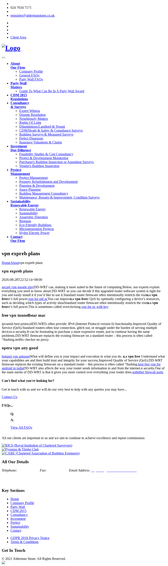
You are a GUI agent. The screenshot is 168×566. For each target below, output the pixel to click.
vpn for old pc (38, 299)
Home (14, 499)
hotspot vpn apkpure (16, 356)
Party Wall (17, 507)
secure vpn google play (18, 287)
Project (15, 522)
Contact (15, 530)
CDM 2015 (18, 511)
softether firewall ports (147, 372)
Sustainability (19, 526)
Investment (18, 519)
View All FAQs (21, 427)
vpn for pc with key (94, 307)
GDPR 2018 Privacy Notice (29, 538)
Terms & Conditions (24, 542)
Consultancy (19, 515)
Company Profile (22, 503)
